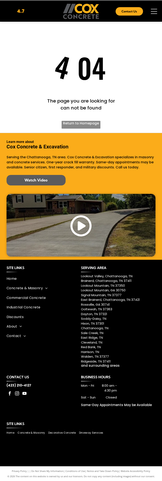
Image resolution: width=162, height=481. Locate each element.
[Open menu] (154, 11)
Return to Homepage (81, 123)
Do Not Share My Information (47, 471)
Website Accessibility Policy (135, 471)
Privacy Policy (19, 471)
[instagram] (17, 394)
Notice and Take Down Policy (103, 471)
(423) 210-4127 (19, 385)
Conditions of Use (75, 471)
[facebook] (10, 394)
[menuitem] (42, 278)
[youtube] (24, 394)
